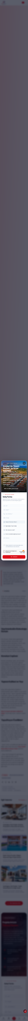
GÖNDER (15, 556)
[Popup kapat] (24, 463)
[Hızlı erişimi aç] (25, 1011)
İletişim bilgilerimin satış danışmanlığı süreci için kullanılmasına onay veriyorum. (14, 546)
